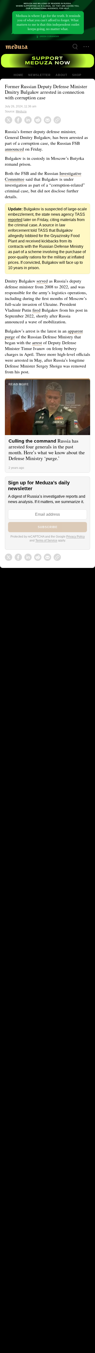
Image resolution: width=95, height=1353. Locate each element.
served (43, 275)
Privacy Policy (76, 531)
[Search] (75, 46)
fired (37, 304)
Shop (76, 75)
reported (15, 219)
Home (19, 75)
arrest (38, 337)
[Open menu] (86, 46)
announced (15, 149)
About (61, 75)
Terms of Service (46, 535)
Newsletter (39, 75)
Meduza (21, 111)
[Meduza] (16, 46)
